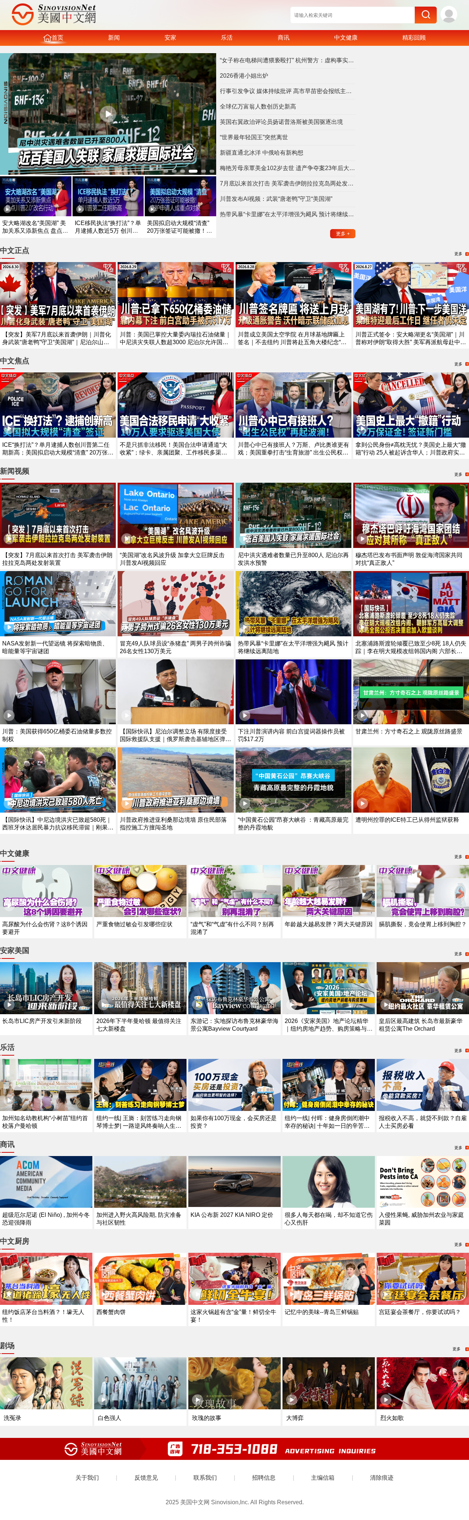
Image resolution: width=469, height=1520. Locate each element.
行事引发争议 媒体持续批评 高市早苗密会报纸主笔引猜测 (287, 91)
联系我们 (205, 1478)
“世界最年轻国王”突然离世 (254, 137)
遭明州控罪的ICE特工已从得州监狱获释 (407, 820)
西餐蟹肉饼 (111, 1312)
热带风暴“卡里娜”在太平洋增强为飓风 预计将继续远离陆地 (287, 214)
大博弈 (295, 1418)
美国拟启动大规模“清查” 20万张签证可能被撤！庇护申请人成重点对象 (179, 231)
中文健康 (346, 37)
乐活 (227, 37)
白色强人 (109, 1418)
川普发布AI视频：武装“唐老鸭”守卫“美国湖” (276, 199)
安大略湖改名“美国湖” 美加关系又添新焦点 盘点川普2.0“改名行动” (35, 231)
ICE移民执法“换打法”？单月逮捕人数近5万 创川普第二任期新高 (108, 231)
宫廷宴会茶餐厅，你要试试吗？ (420, 1312)
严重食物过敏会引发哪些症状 (134, 924)
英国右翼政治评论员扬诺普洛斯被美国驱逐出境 (281, 122)
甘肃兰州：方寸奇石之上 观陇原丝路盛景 (408, 731)
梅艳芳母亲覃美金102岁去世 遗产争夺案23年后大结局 (287, 168)
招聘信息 (264, 1478)
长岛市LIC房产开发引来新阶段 (42, 1021)
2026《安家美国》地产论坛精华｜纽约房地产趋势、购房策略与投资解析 (329, 1028)
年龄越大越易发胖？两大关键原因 (329, 924)
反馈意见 (146, 1478)
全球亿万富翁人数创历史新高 (258, 106)
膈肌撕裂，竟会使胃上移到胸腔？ (423, 924)
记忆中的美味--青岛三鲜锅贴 (322, 1312)
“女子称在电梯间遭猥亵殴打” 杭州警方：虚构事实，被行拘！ (287, 60)
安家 (170, 37)
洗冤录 (12, 1418)
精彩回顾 (414, 37)
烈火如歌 (392, 1418)
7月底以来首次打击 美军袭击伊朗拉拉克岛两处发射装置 (287, 183)
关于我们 (87, 1478)
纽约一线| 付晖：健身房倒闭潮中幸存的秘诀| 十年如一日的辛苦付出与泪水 (327, 1126)
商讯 (283, 37)
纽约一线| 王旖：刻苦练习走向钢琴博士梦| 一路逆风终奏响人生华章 (138, 1126)
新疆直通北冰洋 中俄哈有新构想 (261, 153)
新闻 (114, 37)
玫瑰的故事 (206, 1418)
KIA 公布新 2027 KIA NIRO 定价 (232, 1215)
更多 (343, 233)
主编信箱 (323, 1478)
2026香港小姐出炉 (244, 76)
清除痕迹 (382, 1478)
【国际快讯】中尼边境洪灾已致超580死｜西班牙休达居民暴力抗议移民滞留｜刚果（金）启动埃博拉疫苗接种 (57, 827)
